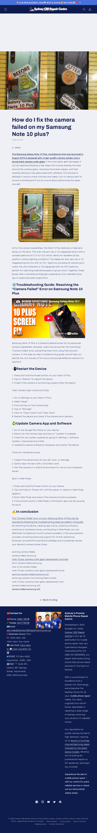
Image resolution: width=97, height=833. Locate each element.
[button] (5, 9)
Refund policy (52, 821)
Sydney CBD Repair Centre (25, 818)
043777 (23, 623)
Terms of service (79, 821)
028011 (23, 619)
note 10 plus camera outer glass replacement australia (40, 559)
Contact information (57, 824)
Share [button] (17, 148)
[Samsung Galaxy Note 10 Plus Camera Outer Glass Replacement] (48, 215)
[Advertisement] (48, 32)
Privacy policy (65, 821)
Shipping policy (41, 824)
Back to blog (50, 600)
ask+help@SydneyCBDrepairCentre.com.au (29, 630)
